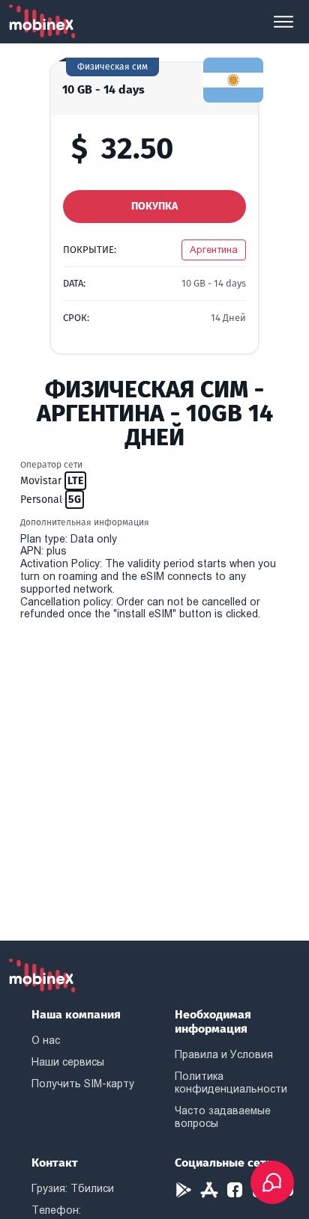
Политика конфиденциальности (231, 1082)
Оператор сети (51, 464)
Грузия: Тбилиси (73, 1188)
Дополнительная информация (84, 522)
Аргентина (214, 249)
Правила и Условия (224, 1054)
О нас (46, 1040)
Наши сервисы (68, 1062)
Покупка (154, 206)
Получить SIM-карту (83, 1084)
